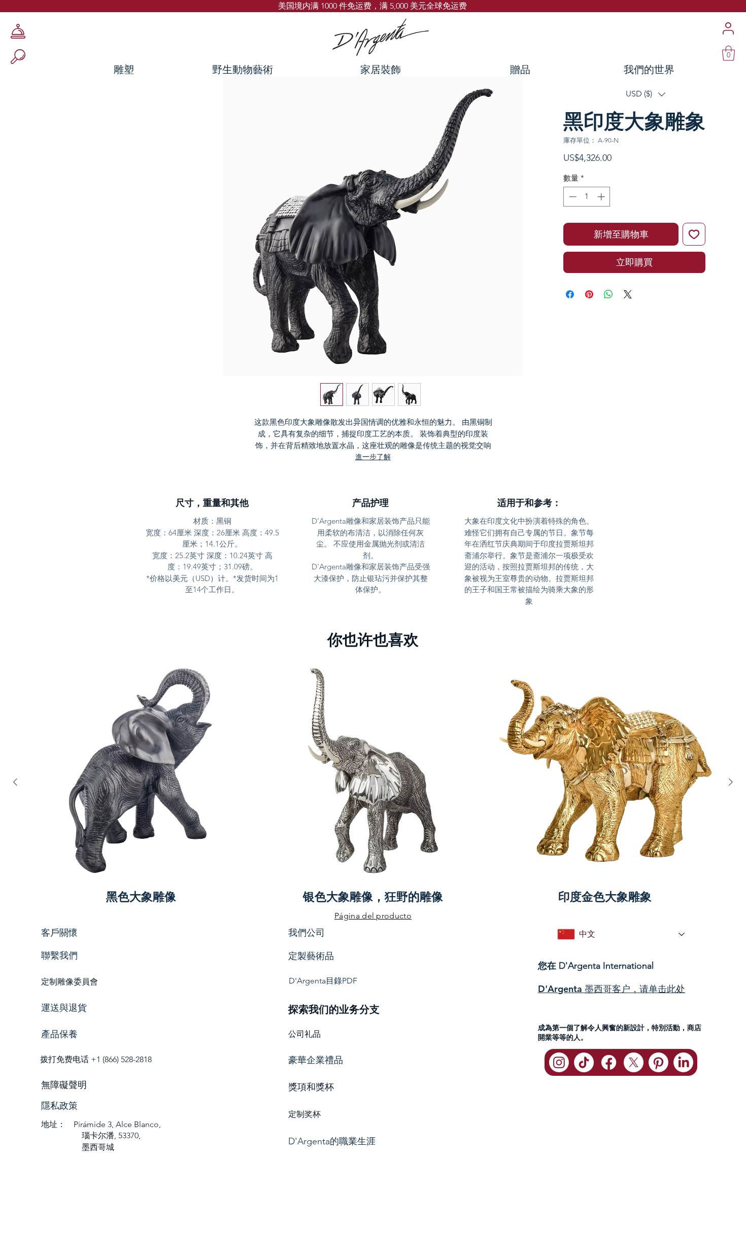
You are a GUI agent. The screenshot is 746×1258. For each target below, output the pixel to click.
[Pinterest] (658, 1062)
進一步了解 (373, 456)
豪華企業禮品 (315, 1060)
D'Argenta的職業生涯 (332, 1141)
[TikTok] (584, 1062)
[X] (633, 1062)
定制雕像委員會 (69, 982)
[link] (728, 53)
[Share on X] (628, 294)
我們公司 (306, 932)
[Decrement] (572, 196)
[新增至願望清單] (694, 234)
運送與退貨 (64, 1007)
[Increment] (602, 196)
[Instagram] (559, 1062)
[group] (373, 781)
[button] (645, 94)
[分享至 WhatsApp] (608, 294)
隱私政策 (59, 1105)
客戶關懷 (59, 932)
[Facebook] (609, 1062)
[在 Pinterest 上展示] (589, 294)
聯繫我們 (59, 955)
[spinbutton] (587, 196)
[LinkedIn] (683, 1062)
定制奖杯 (304, 1114)
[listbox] (645, 94)
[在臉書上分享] (570, 294)
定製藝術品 (311, 956)
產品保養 (59, 1034)
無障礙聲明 (64, 1085)
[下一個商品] (731, 782)
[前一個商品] (15, 782)
